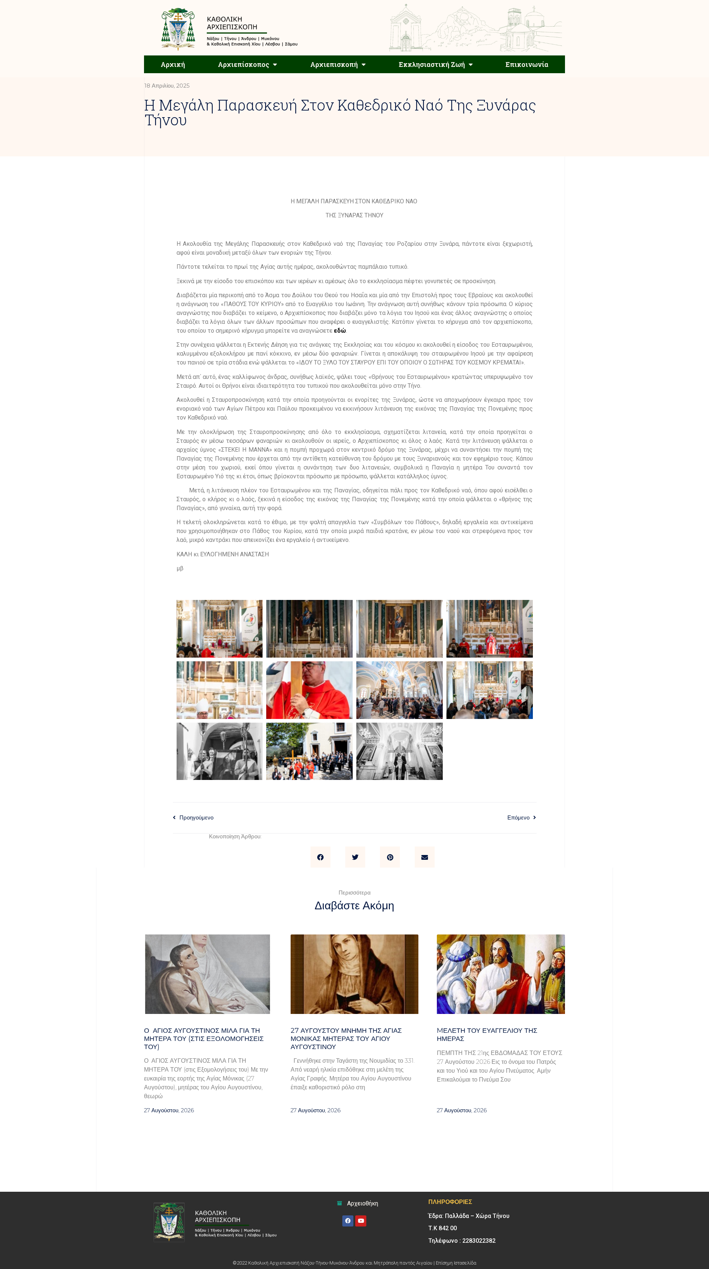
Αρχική (173, 64)
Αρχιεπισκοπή (334, 64)
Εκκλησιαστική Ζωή (432, 64)
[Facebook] (347, 1220)
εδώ (340, 330)
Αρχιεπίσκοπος (243, 64)
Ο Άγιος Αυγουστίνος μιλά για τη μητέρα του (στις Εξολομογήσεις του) (204, 1039)
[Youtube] (360, 1220)
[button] (320, 857)
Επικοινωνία (527, 64)
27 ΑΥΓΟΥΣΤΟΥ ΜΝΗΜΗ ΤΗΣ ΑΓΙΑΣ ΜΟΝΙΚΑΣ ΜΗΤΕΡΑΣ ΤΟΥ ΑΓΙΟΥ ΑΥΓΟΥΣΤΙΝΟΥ (346, 1039)
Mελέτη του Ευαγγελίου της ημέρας (487, 1035)
